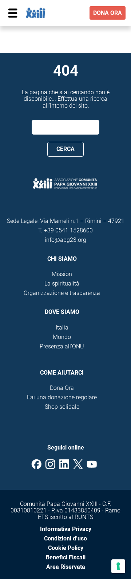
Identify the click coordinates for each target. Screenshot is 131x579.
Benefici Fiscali (66, 557)
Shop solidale (62, 406)
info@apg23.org (65, 239)
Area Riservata (65, 566)
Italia (62, 327)
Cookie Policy (65, 547)
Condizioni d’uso (65, 538)
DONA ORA (107, 12)
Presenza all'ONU (62, 346)
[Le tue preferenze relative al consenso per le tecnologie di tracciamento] (118, 566)
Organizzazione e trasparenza (62, 293)
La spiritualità (61, 283)
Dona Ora (62, 387)
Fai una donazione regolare (62, 397)
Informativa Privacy (65, 529)
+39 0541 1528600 (68, 230)
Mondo (62, 337)
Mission (62, 274)
